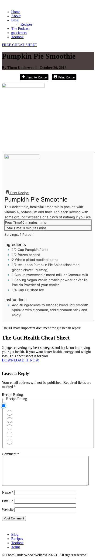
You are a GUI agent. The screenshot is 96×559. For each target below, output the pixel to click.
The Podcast (20, 28)
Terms (15, 547)
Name (8, 492)
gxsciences (19, 33)
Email (7, 501)
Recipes (26, 24)
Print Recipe (66, 77)
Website (8, 510)
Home (15, 12)
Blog (14, 20)
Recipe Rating (12, 395)
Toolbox (17, 37)
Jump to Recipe (36, 77)
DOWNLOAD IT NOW (20, 360)
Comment (10, 454)
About (16, 16)
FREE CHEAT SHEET (19, 45)
